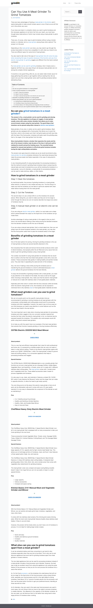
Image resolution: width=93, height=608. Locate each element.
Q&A (69, 3)
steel (31, 287)
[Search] (80, 11)
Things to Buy (77, 3)
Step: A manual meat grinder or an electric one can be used (30, 95)
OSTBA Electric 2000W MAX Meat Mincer (25, 101)
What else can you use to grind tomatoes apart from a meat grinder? (32, 106)
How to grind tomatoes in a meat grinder (24, 90)
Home (64, 3)
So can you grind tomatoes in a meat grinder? (25, 88)
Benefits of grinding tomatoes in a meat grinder (26, 97)
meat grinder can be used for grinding (24, 66)
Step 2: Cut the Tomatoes (22, 94)
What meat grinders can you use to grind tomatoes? (27, 99)
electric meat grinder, (29, 211)
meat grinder (32, 42)
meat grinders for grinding (19, 155)
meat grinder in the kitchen (43, 22)
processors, (24, 573)
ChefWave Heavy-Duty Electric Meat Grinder (27, 103)
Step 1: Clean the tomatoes (22, 92)
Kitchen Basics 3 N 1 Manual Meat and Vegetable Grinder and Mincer (32, 104)
